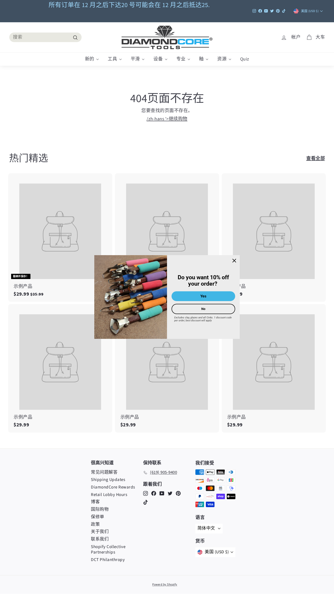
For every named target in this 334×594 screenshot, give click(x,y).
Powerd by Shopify (164, 584)
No (203, 309)
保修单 (97, 517)
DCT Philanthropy (108, 560)
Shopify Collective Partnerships (108, 550)
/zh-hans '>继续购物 (167, 119)
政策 (95, 524)
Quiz (244, 59)
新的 (90, 59)
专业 (181, 59)
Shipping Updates (108, 480)
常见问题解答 (104, 472)
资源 (222, 59)
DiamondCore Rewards (113, 487)
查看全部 (315, 158)
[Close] (234, 260)
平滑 (136, 59)
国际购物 (100, 509)
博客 (95, 502)
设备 (158, 59)
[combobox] (45, 37)
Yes (203, 296)
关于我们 (100, 532)
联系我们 (100, 539)
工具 (113, 59)
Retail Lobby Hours (109, 495)
